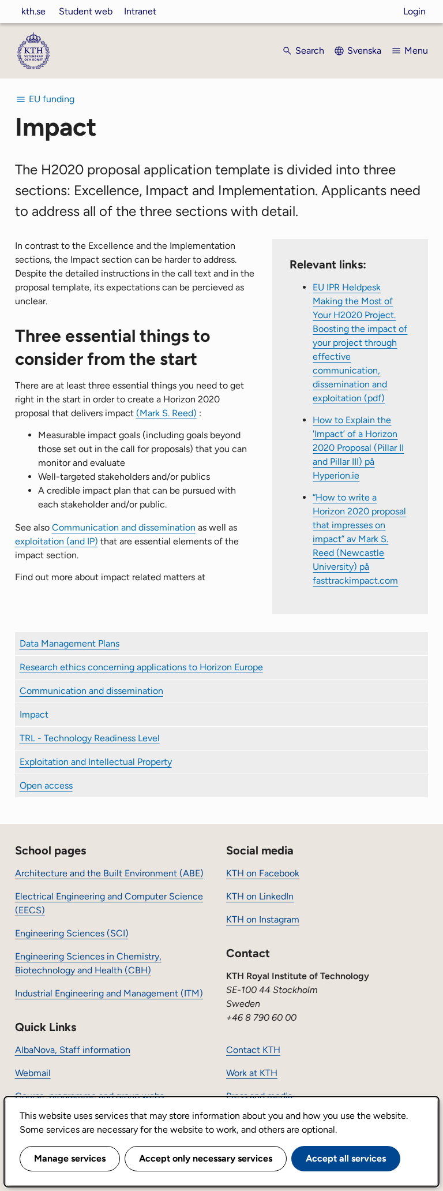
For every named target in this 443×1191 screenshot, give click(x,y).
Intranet (140, 11)
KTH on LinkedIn (260, 896)
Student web (85, 11)
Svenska (364, 50)
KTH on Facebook (262, 873)
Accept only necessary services (205, 1158)
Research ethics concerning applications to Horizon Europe (141, 667)
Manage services (70, 1158)
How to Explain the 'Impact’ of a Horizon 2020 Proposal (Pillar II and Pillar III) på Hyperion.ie (358, 448)
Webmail (33, 1072)
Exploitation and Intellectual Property (96, 761)
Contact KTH (253, 1049)
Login (414, 11)
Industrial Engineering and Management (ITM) (109, 993)
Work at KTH (251, 1072)
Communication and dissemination (124, 527)
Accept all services (346, 1158)
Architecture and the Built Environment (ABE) (109, 873)
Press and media (259, 1096)
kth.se (33, 11)
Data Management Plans (69, 643)
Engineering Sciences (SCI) (72, 933)
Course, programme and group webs (89, 1096)
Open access (46, 785)
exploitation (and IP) (56, 541)
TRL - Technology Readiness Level (90, 738)
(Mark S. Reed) (166, 413)
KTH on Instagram (262, 919)
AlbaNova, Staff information (72, 1049)
